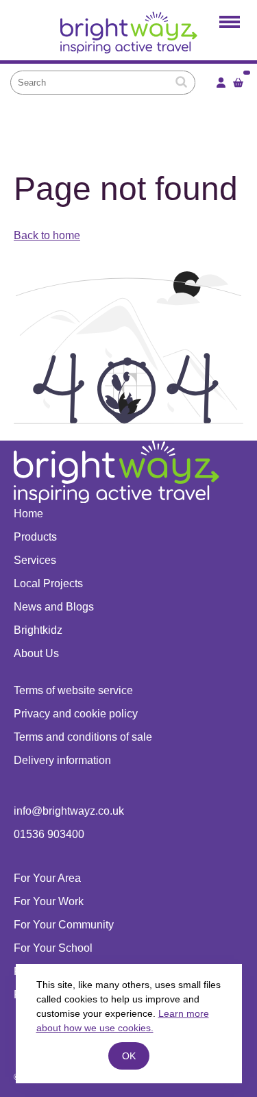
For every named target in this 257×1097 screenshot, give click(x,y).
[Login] (221, 82)
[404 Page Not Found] (128, 36)
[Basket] (238, 82)
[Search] (181, 82)
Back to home (47, 235)
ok (129, 1055)
